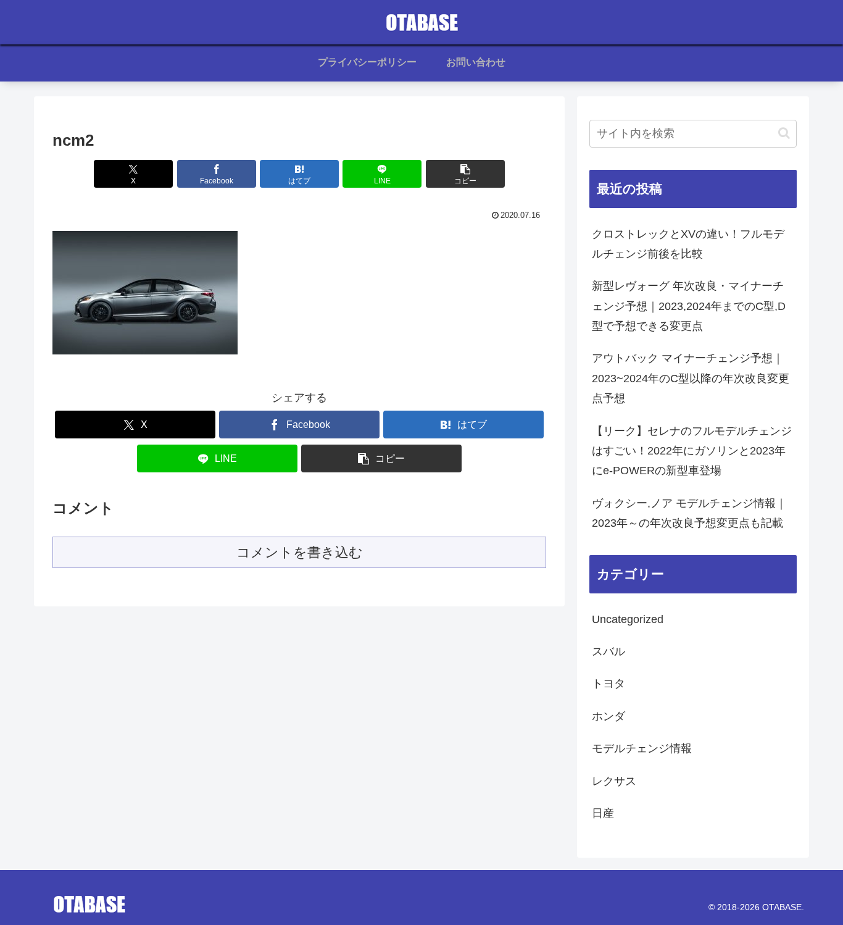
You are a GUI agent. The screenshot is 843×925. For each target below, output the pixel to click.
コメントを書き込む (299, 552)
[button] (465, 174)
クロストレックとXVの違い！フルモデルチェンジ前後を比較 (688, 244)
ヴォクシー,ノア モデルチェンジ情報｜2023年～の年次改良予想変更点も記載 (689, 513)
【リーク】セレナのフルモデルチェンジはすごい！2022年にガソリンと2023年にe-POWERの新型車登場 (692, 451)
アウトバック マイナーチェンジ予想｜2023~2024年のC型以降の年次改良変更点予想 (690, 378)
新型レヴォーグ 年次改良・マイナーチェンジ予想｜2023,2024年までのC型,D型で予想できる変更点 (689, 306)
